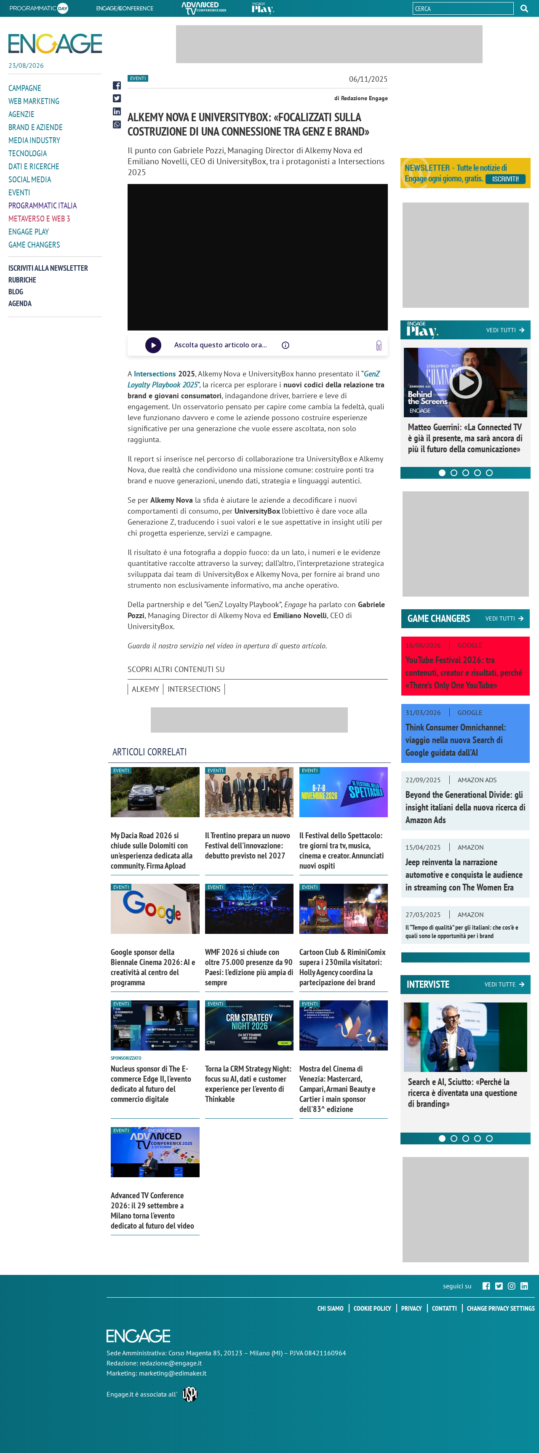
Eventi (19, 192)
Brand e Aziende (35, 127)
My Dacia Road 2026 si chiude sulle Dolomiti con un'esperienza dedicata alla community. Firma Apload (151, 850)
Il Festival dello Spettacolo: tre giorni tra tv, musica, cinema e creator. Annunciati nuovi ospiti (341, 850)
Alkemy (145, 689)
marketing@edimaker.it (172, 1373)
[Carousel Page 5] (489, 472)
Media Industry (34, 140)
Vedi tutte (500, 984)
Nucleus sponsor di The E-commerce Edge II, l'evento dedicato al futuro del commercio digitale (151, 1084)
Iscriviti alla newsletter (48, 268)
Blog (15, 291)
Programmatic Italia (42, 205)
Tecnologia (27, 153)
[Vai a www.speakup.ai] (379, 345)
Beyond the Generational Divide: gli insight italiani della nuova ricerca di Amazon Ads (466, 807)
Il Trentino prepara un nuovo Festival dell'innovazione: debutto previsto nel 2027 (247, 845)
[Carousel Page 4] (477, 472)
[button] (524, 8)
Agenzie (21, 114)
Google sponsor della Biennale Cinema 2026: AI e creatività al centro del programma (153, 967)
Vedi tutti (501, 330)
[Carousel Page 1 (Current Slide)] (442, 472)
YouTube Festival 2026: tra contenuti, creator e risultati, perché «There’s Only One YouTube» (464, 672)
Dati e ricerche (33, 166)
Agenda (20, 303)
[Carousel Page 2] (454, 472)
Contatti (444, 1308)
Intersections (155, 374)
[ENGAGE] (55, 43)
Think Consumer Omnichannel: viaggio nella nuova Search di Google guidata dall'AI (456, 739)
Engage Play (28, 231)
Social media (29, 179)
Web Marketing (33, 101)
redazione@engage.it (171, 1363)
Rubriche (22, 280)
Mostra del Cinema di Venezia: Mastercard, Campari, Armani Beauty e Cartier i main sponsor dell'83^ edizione (337, 1089)
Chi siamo (331, 1308)
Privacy (411, 1308)
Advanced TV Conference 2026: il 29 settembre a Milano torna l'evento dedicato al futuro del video (152, 1210)
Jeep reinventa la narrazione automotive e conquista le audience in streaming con (464, 874)
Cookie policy (372, 1308)
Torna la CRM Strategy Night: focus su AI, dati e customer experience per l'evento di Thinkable (248, 1084)
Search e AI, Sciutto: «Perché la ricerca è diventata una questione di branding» (462, 1092)
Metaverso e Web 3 (39, 218)
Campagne (24, 88)
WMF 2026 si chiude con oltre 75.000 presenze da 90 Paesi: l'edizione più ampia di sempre (249, 967)
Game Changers (34, 244)
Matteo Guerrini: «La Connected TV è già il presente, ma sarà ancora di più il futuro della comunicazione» (465, 438)
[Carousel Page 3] (465, 472)
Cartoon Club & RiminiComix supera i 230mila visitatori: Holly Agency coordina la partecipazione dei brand (342, 967)
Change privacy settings (501, 1308)
